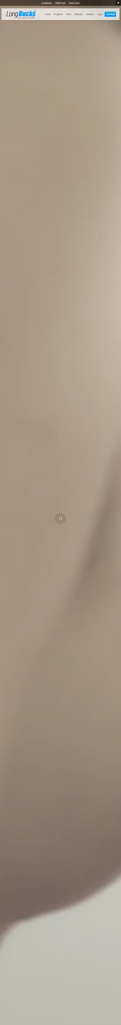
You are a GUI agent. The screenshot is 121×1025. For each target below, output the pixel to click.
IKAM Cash (60, 3)
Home (48, 14)
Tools (68, 14)
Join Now (110, 14)
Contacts (90, 14)
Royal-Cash (74, 3)
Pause (60, 518)
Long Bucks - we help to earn (21, 14)
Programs (58, 14)
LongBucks (46, 3)
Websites (78, 14)
